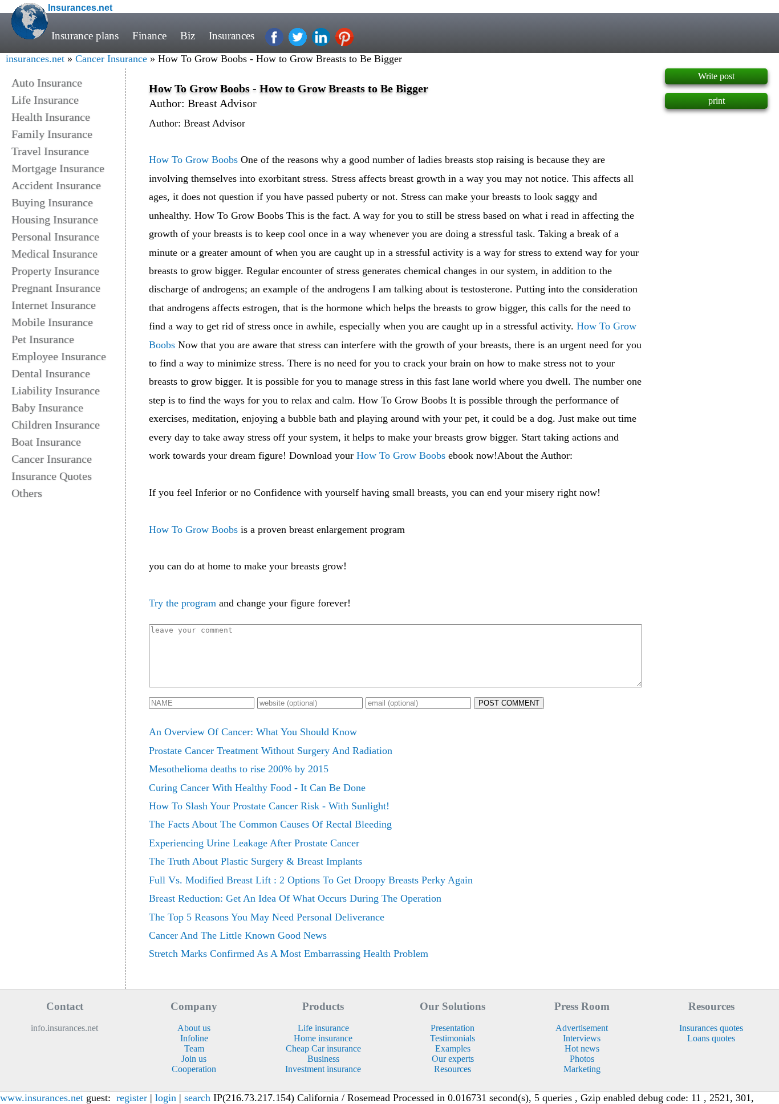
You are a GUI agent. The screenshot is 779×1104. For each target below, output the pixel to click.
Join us (193, 1059)
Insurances (231, 36)
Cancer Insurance (111, 58)
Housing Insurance (54, 219)
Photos (582, 1059)
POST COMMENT (508, 703)
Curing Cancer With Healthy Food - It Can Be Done (257, 787)
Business (323, 1059)
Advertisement (581, 1028)
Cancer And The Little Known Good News (238, 935)
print (716, 100)
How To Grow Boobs (193, 159)
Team (194, 1048)
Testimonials (452, 1038)
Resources (452, 1069)
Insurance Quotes (51, 476)
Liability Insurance (55, 390)
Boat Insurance (46, 441)
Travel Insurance (50, 151)
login (165, 1097)
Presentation (452, 1028)
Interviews (582, 1038)
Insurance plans (85, 36)
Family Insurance (51, 134)
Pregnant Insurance (55, 288)
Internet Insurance (53, 305)
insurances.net (35, 58)
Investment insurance (323, 1069)
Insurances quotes (711, 1028)
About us (193, 1028)
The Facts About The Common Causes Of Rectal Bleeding (270, 824)
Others (26, 493)
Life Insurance (45, 99)
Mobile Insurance (52, 322)
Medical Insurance (54, 253)
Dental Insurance (50, 373)
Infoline (194, 1038)
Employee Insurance (58, 356)
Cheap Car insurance (323, 1048)
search (197, 1097)
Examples (452, 1048)
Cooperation (194, 1069)
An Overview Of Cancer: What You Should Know (253, 732)
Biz (187, 36)
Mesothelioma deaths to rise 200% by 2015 (238, 769)
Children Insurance (55, 424)
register (131, 1097)
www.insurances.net (41, 1097)
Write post (716, 76)
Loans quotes (711, 1038)
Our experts (453, 1059)
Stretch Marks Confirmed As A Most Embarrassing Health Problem (288, 953)
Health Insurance (50, 117)
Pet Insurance (42, 339)
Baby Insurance (47, 407)
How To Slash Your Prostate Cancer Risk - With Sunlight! (269, 806)
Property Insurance (55, 270)
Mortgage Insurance (57, 168)
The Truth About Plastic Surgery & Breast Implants (255, 861)
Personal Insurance (55, 236)
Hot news (582, 1048)
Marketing (582, 1069)
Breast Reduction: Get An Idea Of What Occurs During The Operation (295, 898)
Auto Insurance (46, 82)
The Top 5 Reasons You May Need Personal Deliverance (266, 917)
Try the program (182, 603)
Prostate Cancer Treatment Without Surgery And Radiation (270, 750)
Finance (149, 36)
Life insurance (323, 1028)
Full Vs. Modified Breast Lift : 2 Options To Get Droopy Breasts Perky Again (311, 880)
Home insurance (323, 1038)
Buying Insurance (52, 202)
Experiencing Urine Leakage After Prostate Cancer (254, 843)
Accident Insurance (56, 185)
